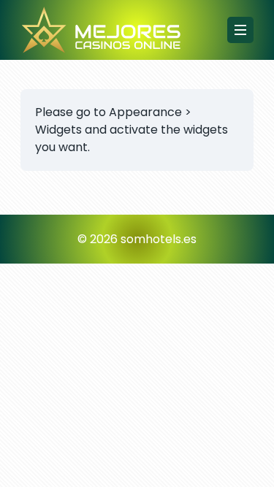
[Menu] (240, 30)
